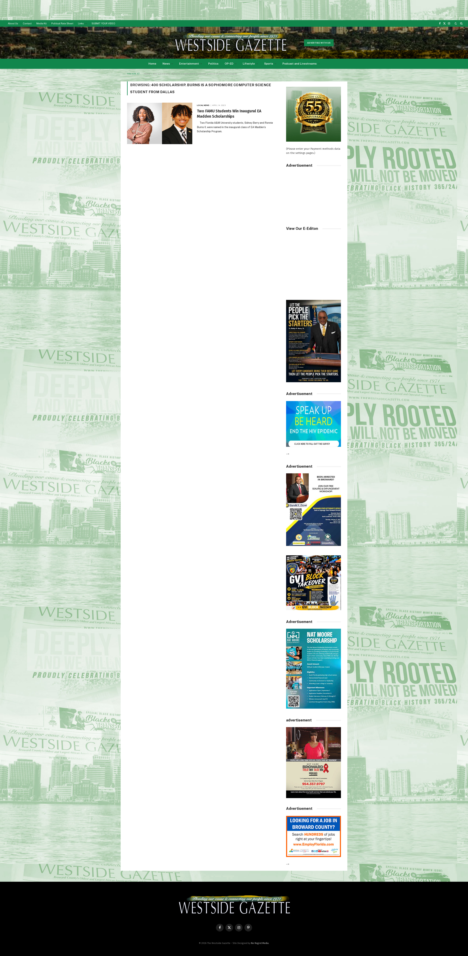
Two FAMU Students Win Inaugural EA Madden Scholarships (229, 114)
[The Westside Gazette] (230, 42)
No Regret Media (260, 943)
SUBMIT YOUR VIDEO (103, 23)
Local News (203, 105)
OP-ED (229, 63)
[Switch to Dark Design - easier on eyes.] (456, 23)
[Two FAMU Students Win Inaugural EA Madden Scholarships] (159, 123)
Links (81, 23)
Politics (213, 63)
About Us (13, 23)
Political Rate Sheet (62, 23)
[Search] (461, 23)
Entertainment (189, 63)
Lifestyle (249, 63)
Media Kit (41, 23)
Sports (268, 63)
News (166, 63)
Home (152, 63)
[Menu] (129, 43)
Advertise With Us (319, 43)
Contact (27, 23)
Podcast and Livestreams (299, 63)
